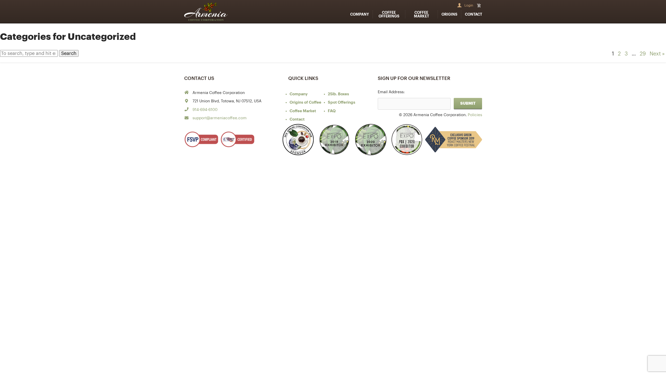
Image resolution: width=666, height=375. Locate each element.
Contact (473, 14)
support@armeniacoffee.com (220, 118)
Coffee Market (421, 14)
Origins (449, 14)
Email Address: (391, 92)
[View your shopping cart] (479, 5)
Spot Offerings (341, 102)
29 (643, 54)
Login (468, 5)
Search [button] (68, 53)
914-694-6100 (205, 110)
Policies (475, 115)
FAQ (332, 111)
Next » (657, 54)
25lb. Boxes (338, 94)
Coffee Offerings (389, 14)
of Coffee (305, 102)
